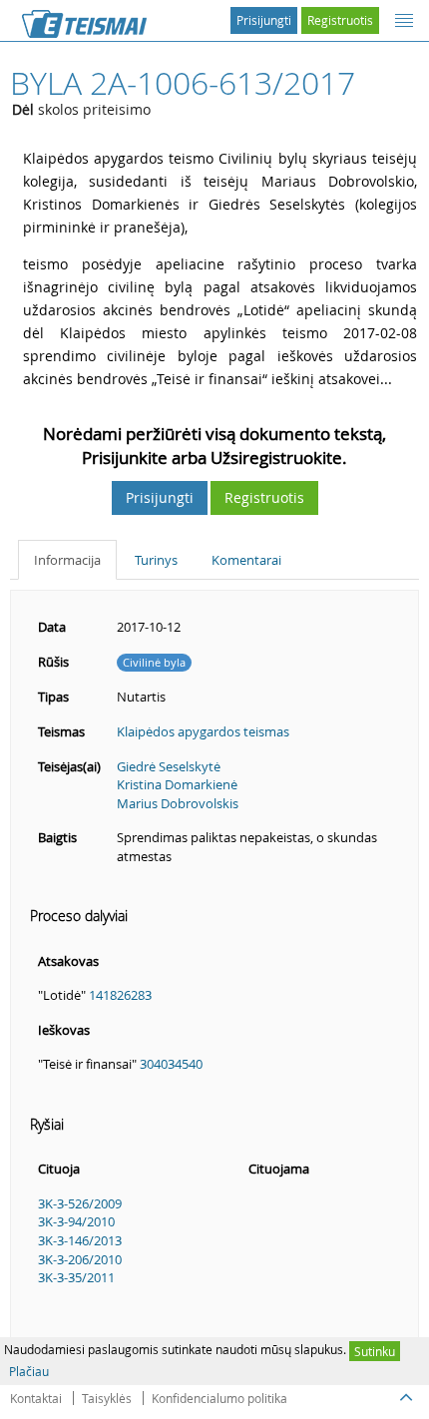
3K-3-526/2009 (80, 1203)
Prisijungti (263, 20)
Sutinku (374, 1351)
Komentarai (246, 560)
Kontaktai (36, 1398)
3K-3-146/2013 (80, 1240)
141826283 (120, 995)
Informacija (67, 560)
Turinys (156, 560)
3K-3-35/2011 (76, 1277)
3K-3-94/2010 (76, 1221)
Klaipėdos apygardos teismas (203, 731)
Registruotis (340, 20)
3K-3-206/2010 (80, 1259)
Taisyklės (107, 1398)
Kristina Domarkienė (177, 784)
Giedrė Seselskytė (168, 766)
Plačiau (29, 1371)
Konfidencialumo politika (219, 1398)
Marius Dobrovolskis (177, 803)
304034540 (171, 1064)
